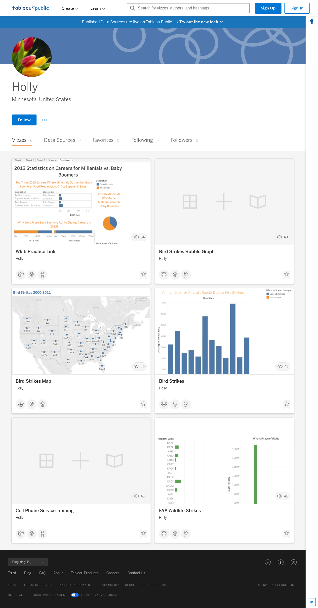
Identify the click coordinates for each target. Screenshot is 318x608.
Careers (112, 573)
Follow (24, 119)
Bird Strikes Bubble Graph (187, 251)
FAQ (42, 573)
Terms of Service (38, 585)
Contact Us (136, 573)
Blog (27, 573)
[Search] (131, 8)
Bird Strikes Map (33, 381)
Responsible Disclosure (146, 585)
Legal (13, 585)
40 (286, 237)
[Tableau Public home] (30, 8)
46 (286, 496)
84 (143, 237)
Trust (12, 573)
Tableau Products (84, 573)
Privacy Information (76, 585)
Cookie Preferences (48, 595)
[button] (268, 562)
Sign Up (268, 8)
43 (143, 496)
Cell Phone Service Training (45, 510)
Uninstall (16, 595)
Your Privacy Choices (99, 595)
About (58, 573)
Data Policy (109, 585)
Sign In (297, 8)
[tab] (312, 22)
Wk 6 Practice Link (35, 251)
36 (143, 367)
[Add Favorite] (143, 275)
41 (286, 367)
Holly (19, 259)
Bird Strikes (171, 381)
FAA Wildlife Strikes (180, 510)
